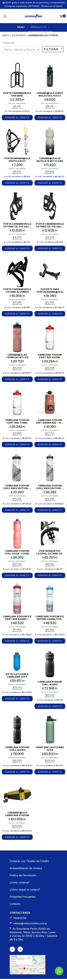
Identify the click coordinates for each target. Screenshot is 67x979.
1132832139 (19, 918)
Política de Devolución (23, 875)
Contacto (15, 903)
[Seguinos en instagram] (12, 949)
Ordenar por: (9, 42)
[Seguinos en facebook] (20, 949)
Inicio (6, 35)
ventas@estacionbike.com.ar (30, 923)
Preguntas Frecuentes (23, 896)
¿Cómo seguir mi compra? (25, 889)
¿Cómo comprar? (20, 882)
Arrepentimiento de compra (26, 868)
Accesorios (19, 35)
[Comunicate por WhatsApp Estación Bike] (59, 971)
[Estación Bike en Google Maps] (27, 973)
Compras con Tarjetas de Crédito (29, 861)
